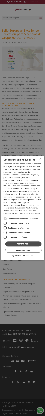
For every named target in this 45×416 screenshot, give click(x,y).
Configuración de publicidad (14, 208)
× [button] (40, 159)
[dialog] (22, 208)
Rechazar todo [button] (23, 250)
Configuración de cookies (13, 213)
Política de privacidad (32, 213)
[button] (22, 255)
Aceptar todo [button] (23, 244)
